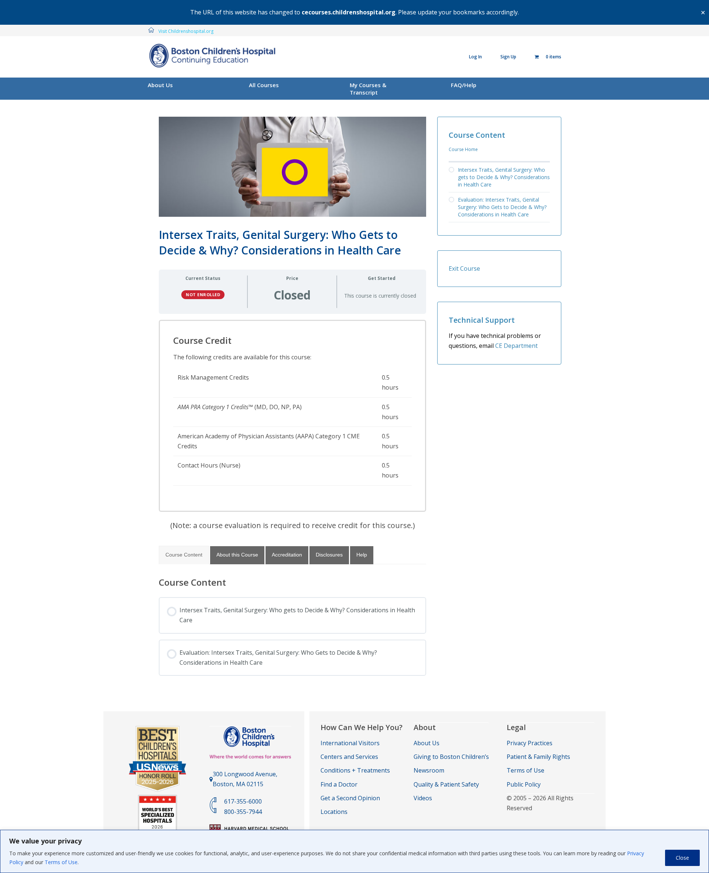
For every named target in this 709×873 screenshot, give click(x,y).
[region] (354, 851)
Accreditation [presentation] (287, 555)
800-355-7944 (243, 812)
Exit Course (464, 268)
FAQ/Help (463, 85)
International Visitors (350, 743)
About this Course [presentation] (237, 555)
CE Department (516, 346)
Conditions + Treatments (355, 770)
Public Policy (524, 784)
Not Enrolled (203, 294)
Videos (423, 798)
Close (682, 857)
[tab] (184, 555)
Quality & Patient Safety (446, 784)
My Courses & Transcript (368, 88)
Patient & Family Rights (538, 757)
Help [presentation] (361, 555)
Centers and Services (349, 757)
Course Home (463, 149)
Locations (334, 812)
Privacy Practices (529, 743)
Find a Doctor (339, 784)
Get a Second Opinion (350, 798)
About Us (160, 85)
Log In (475, 57)
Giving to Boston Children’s (451, 757)
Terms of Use (61, 862)
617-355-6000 (243, 801)
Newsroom (429, 770)
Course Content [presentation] (183, 555)
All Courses (264, 85)
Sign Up (508, 57)
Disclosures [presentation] (329, 555)
